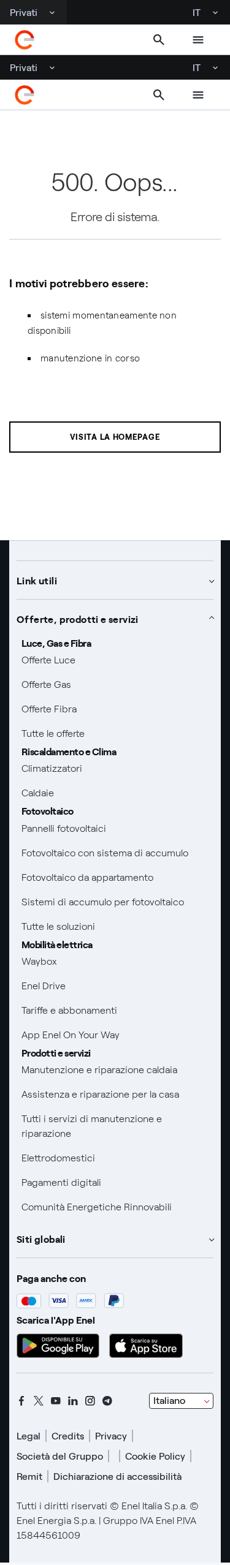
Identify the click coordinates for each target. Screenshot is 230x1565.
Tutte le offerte (53, 733)
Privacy (111, 1436)
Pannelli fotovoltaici (63, 828)
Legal (28, 1436)
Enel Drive (43, 986)
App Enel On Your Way (70, 1035)
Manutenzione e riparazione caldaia (99, 1070)
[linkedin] (73, 1401)
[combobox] (181, 1401)
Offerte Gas (46, 684)
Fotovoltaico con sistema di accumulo (104, 853)
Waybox (39, 961)
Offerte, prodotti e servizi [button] (78, 618)
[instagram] (90, 1401)
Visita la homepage (115, 437)
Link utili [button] (37, 580)
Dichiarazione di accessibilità (117, 1476)
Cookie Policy (155, 1456)
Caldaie (37, 793)
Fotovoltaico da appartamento (87, 877)
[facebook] (21, 1401)
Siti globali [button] (41, 1238)
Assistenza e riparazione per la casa (100, 1094)
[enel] (24, 40)
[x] (39, 1401)
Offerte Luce (48, 660)
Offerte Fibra (49, 709)
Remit (29, 1476)
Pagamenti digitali (61, 1182)
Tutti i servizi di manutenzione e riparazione (91, 1126)
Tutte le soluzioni (58, 926)
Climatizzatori (51, 768)
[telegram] (107, 1401)
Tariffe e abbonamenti (69, 1010)
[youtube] (56, 1401)
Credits (68, 1436)
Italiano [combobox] (169, 1400)
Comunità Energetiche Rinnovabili (96, 1207)
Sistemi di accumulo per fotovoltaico (102, 902)
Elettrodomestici (58, 1158)
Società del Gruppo (60, 1456)
